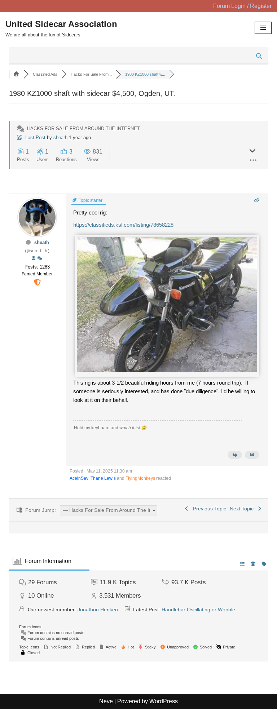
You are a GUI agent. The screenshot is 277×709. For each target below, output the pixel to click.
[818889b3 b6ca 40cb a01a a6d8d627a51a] (167, 370)
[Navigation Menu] (263, 28)
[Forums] (16, 74)
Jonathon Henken (98, 609)
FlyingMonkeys (140, 478)
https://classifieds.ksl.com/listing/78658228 (123, 225)
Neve (106, 701)
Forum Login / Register (242, 6)
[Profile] (33, 258)
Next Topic (243, 508)
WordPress (163, 701)
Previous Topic (208, 508)
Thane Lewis (103, 478)
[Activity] (39, 258)
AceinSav (79, 478)
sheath (60, 137)
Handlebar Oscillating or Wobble (198, 609)
